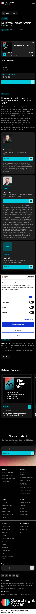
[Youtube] (2, 575)
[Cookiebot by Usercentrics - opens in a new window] (26, 277)
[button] (33, 3)
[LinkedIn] (10, 575)
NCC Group (16, 109)
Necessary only (18, 330)
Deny (18, 335)
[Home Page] (8, 3)
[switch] (31, 302)
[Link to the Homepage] (18, 603)
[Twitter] (6, 575)
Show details (27, 319)
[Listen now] (16, 396)
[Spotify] (13, 575)
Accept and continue (18, 324)
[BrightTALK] (17, 575)
